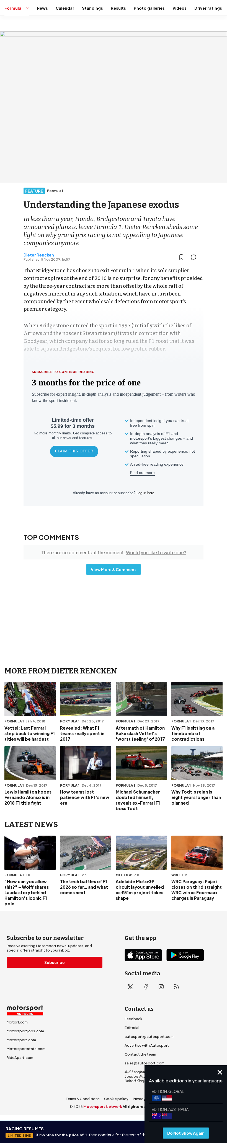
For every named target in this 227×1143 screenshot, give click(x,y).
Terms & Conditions (83, 1099)
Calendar (65, 8)
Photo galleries (149, 8)
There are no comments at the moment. (113, 552)
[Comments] (195, 257)
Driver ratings (208, 8)
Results (118, 8)
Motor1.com (17, 1022)
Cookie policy (116, 1099)
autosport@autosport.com (149, 1036)
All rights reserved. (140, 1106)
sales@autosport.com (144, 1063)
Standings (92, 8)
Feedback (133, 1019)
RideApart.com (20, 1057)
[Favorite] (181, 257)
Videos (179, 8)
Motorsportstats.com (26, 1048)
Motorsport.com (21, 1040)
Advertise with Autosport (147, 1045)
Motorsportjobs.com (25, 1031)
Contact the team (140, 1054)
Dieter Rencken (39, 255)
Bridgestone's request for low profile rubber (112, 349)
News (42, 8)
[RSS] (176, 986)
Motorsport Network (102, 1106)
